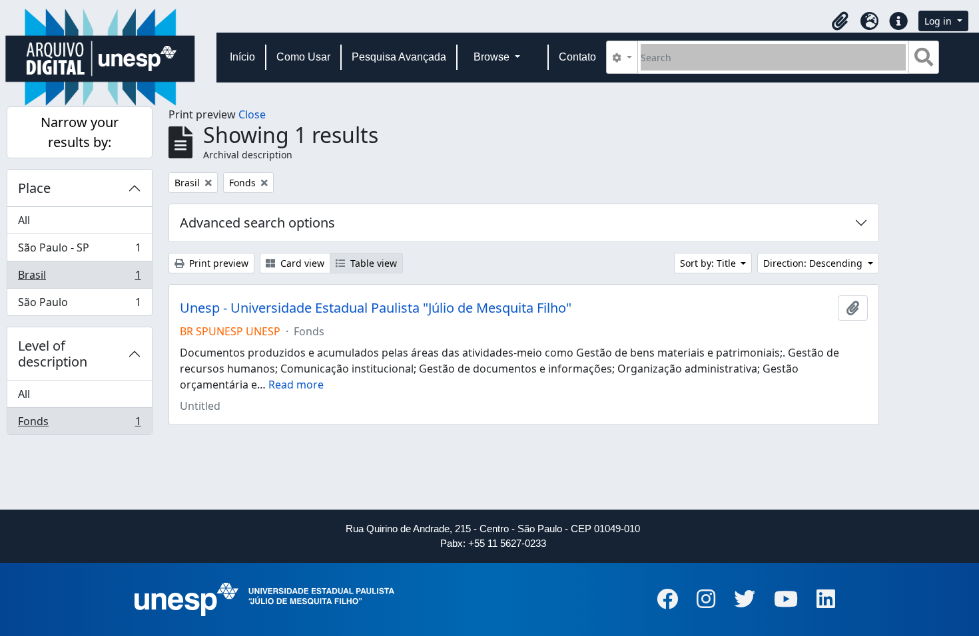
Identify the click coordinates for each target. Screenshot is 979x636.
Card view (301, 263)
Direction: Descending (814, 263)
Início (242, 57)
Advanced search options (257, 223)
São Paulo (79, 305)
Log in (939, 21)
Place (34, 188)
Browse (493, 57)
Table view (372, 263)
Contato (577, 57)
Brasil (79, 278)
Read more (296, 384)
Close (252, 114)
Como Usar (303, 57)
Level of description (52, 354)
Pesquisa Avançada (399, 57)
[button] (839, 21)
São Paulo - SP (79, 250)
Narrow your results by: (80, 132)
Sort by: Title (709, 263)
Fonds (79, 424)
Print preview (217, 263)
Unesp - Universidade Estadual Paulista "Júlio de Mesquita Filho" (375, 308)
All (24, 220)
